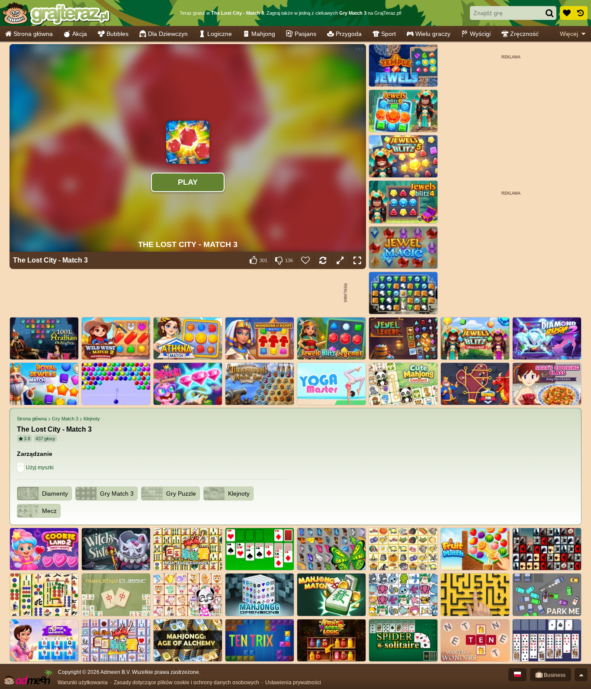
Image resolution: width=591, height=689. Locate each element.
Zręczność (524, 33)
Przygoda (349, 33)
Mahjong (263, 33)
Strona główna (33, 33)
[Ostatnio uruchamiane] (581, 13)
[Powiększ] (340, 260)
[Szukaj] (549, 13)
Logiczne (219, 33)
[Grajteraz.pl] (55, 13)
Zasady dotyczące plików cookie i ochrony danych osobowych (186, 682)
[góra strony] (581, 674)
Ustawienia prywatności (293, 682)
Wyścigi (480, 33)
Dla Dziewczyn (168, 33)
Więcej (569, 33)
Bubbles (117, 33)
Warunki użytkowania (83, 682)
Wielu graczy (432, 33)
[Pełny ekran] (357, 260)
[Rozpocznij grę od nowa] (322, 260)
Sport (388, 33)
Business (554, 675)
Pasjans (305, 33)
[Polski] (517, 674)
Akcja (79, 33)
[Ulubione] (567, 13)
